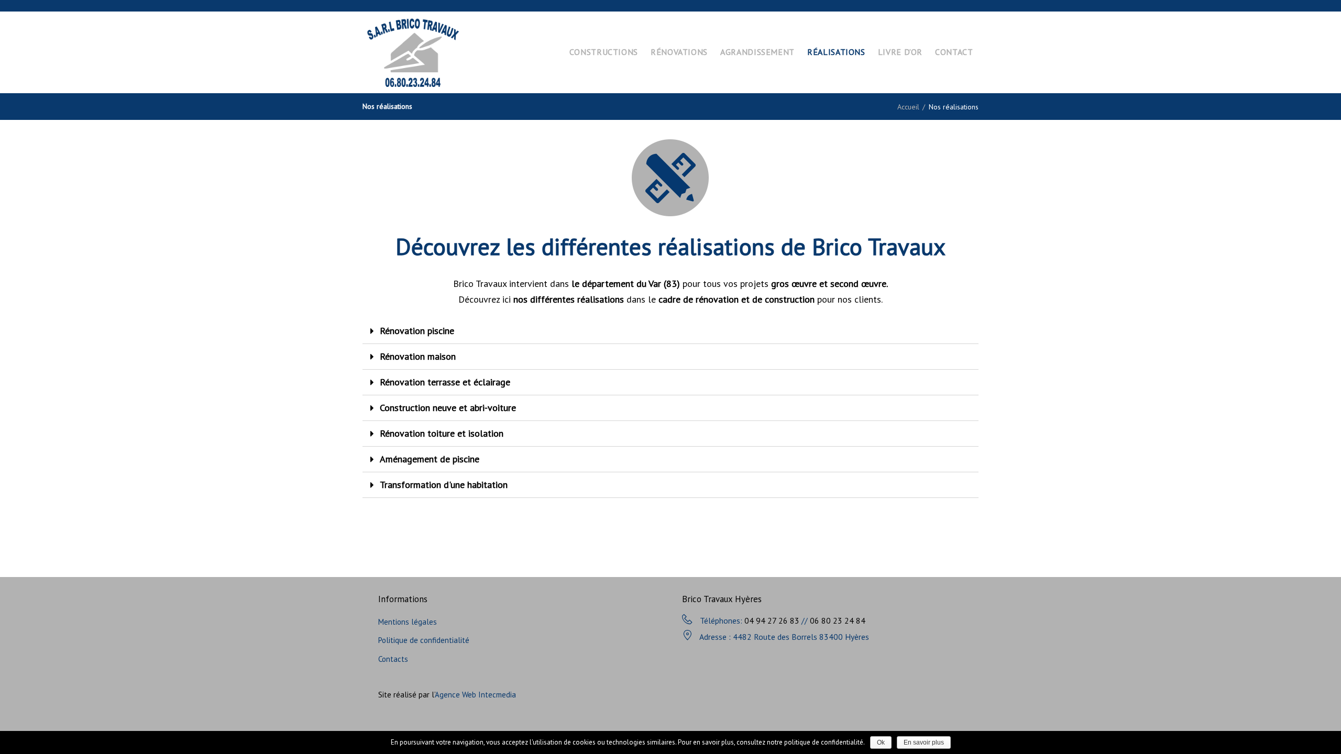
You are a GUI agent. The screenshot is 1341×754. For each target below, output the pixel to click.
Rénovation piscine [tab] (417, 331)
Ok (881, 742)
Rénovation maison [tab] (418, 356)
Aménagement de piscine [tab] (429, 459)
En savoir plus (924, 742)
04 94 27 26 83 (771, 620)
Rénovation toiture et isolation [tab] (441, 433)
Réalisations (836, 52)
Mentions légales (407, 622)
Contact (954, 52)
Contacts (393, 659)
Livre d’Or (900, 52)
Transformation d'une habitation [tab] (444, 485)
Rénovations (679, 52)
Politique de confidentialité (423, 640)
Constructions (603, 52)
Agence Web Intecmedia (475, 695)
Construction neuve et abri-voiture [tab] (448, 408)
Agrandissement (757, 52)
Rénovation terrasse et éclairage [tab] (445, 382)
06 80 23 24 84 (837, 620)
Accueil (908, 107)
